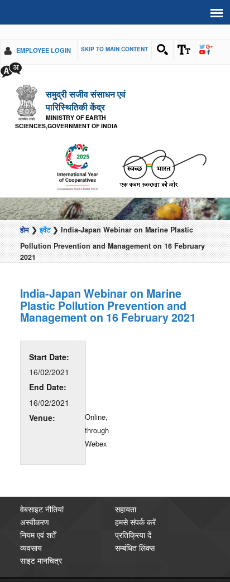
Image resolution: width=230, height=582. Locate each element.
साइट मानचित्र (41, 545)
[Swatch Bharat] (163, 152)
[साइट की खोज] (162, 50)
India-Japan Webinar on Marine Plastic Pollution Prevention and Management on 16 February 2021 (108, 291)
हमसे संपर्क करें (135, 506)
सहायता (125, 493)
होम (24, 215)
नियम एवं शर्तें (38, 519)
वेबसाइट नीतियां (42, 493)
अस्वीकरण (34, 506)
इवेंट (45, 215)
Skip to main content (114, 49)
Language (11, 70)
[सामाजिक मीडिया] (206, 50)
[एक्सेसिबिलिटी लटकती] (184, 50)
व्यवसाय (31, 532)
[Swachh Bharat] (77, 152)
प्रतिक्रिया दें (133, 519)
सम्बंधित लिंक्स (135, 532)
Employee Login (43, 50)
